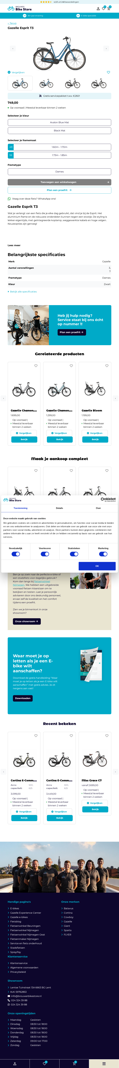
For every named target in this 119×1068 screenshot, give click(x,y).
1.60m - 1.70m (38, 147)
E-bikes (14, 908)
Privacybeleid (18, 972)
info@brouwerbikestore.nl (26, 996)
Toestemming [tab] (20, 508)
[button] (59, 60)
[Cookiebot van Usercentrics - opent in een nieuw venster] (103, 500)
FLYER (67, 934)
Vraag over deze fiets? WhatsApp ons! (34, 198)
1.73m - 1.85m (38, 155)
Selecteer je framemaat (22, 140)
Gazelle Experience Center (25, 912)
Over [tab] (98, 508)
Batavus (68, 908)
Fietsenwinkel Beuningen (25, 926)
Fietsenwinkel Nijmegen (24, 930)
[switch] (45, 554)
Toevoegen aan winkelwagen (58, 182)
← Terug (12, 23)
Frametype (14, 165)
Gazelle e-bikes (19, 917)
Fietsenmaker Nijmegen (24, 939)
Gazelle (68, 921)
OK (97, 566)
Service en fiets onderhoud (26, 943)
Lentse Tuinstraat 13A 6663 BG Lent (30, 987)
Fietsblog (15, 921)
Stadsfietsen (17, 947)
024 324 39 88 (19, 1000)
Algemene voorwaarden (24, 967)
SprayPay (15, 952)
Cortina (68, 912)
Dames (59, 171)
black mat (59, 130)
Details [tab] (59, 508)
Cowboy (68, 917)
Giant (67, 926)
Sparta (67, 930)
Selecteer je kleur (18, 115)
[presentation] (3, 398)
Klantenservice (19, 963)
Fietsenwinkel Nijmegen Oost (27, 934)
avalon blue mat (59, 122)
